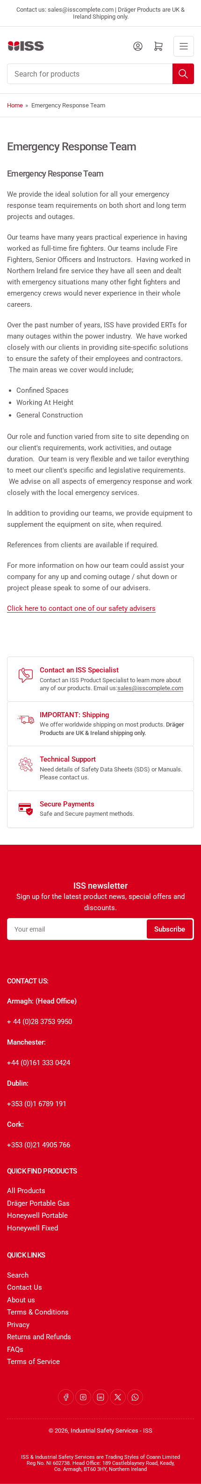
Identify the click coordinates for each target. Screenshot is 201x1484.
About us (21, 1300)
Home (15, 105)
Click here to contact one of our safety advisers (81, 608)
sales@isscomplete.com (150, 688)
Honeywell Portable (37, 1215)
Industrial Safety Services (104, 1430)
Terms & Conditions (38, 1312)
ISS (147, 1430)
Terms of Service (33, 1361)
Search (18, 1275)
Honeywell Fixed (32, 1228)
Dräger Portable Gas (38, 1203)
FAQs (15, 1349)
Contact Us (24, 1287)
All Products (26, 1191)
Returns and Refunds (39, 1337)
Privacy (18, 1325)
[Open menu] (183, 46)
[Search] (183, 74)
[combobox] (100, 74)
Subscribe (169, 929)
